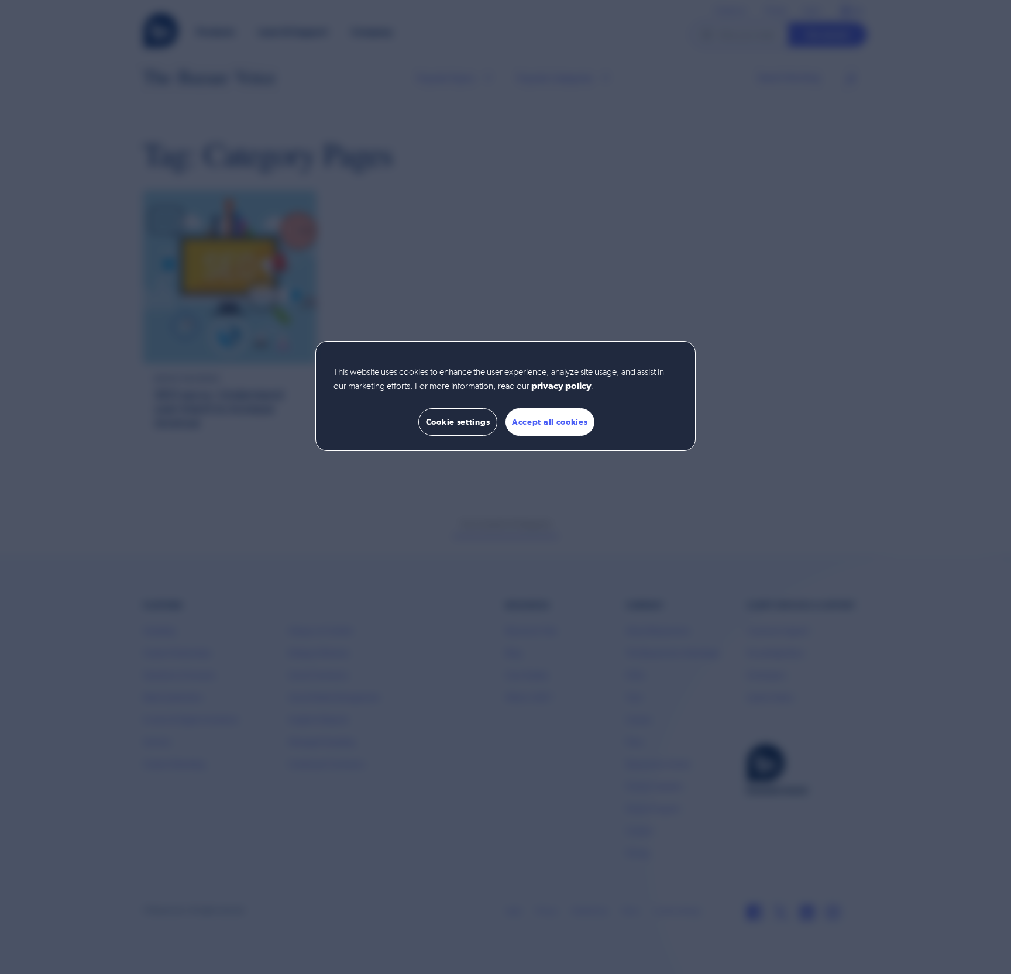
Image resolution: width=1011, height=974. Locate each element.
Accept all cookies (550, 421)
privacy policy (561, 386)
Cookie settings (458, 421)
